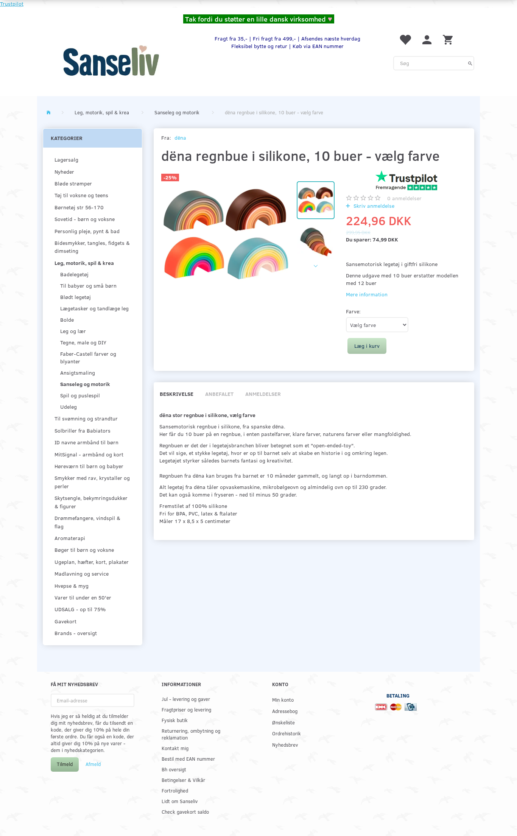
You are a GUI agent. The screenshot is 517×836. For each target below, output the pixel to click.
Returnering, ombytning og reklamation (191, 734)
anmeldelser (404, 198)
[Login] (427, 39)
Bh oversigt (174, 769)
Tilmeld (65, 764)
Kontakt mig (175, 748)
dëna (180, 137)
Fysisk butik (175, 720)
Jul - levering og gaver (186, 699)
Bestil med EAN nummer (188, 758)
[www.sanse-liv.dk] (111, 60)
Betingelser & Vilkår (183, 780)
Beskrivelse (176, 393)
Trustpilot (11, 3)
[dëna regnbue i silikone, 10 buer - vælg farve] (225, 234)
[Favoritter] (405, 39)
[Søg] (470, 63)
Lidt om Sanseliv (180, 801)
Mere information (367, 294)
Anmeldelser (263, 393)
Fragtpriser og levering (186, 709)
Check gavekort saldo (185, 811)
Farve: (353, 311)
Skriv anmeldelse (373, 205)
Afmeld (93, 764)
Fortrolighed (175, 790)
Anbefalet (219, 393)
